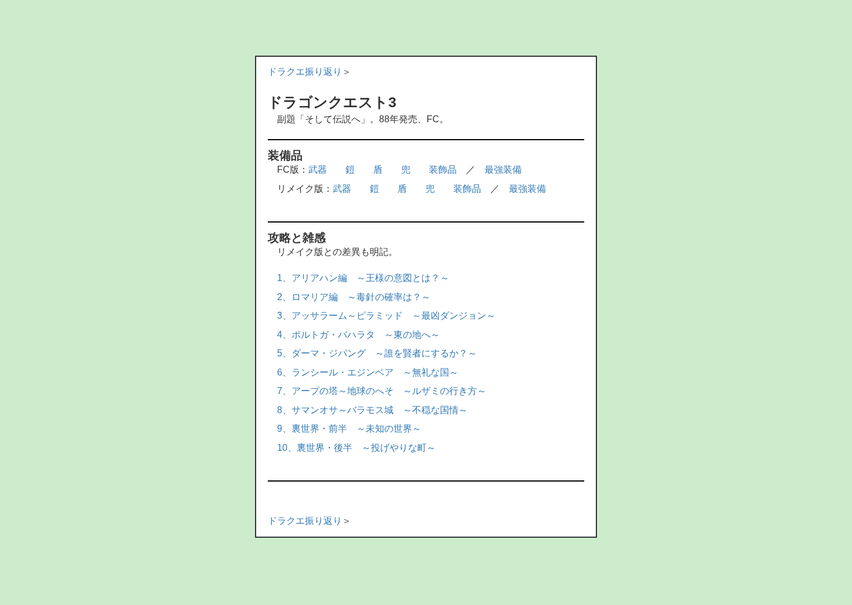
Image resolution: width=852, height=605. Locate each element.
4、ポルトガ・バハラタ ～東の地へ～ (358, 335)
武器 (317, 169)
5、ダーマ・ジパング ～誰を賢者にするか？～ (377, 353)
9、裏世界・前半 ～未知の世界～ (349, 428)
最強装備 (503, 169)
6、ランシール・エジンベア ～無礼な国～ (367, 372)
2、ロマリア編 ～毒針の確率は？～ (354, 297)
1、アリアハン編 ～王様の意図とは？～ (363, 278)
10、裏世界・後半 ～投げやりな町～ (356, 448)
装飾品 (443, 169)
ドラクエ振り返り (305, 71)
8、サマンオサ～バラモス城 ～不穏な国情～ (372, 410)
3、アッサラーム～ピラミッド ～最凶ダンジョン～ (386, 315)
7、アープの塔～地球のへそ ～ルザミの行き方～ (381, 391)
